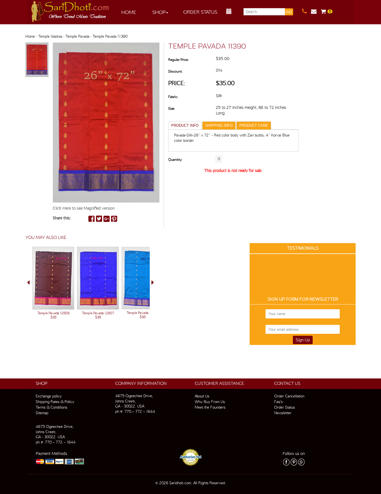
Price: (176, 83)
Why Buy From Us (210, 401)
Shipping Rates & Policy (55, 401)
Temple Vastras (50, 36)
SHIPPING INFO (219, 125)
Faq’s (278, 401)
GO (289, 12)
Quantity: (175, 159)
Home (128, 12)
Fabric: (173, 97)
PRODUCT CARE (253, 125)
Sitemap (42, 413)
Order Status (200, 12)
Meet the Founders (210, 407)
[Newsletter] (316, 11)
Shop (158, 12)
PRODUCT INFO (185, 125)
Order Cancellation (289, 396)
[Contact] (306, 11)
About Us (202, 396)
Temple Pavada (77, 36)
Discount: (175, 71)
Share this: (62, 217)
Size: (171, 108)
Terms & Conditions (51, 407)
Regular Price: (178, 59)
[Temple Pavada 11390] (37, 60)
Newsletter (282, 413)
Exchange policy (49, 396)
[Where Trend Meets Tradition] (70, 10)
